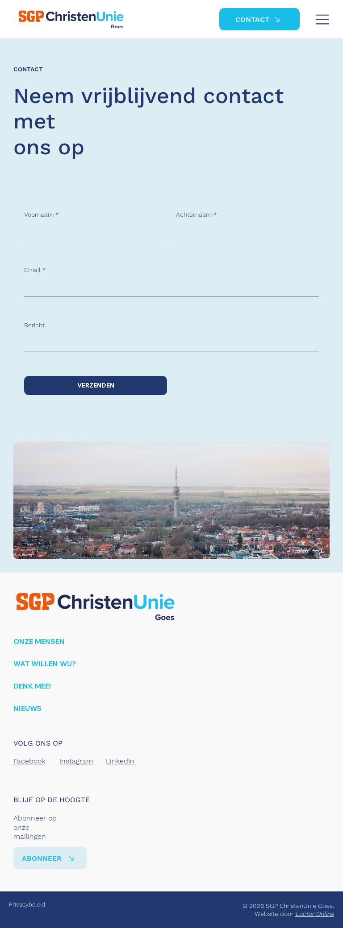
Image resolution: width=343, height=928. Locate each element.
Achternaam (196, 214)
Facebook (29, 761)
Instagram (76, 761)
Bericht (34, 325)
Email (35, 269)
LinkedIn (120, 761)
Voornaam (41, 214)
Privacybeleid (27, 904)
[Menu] (323, 19)
